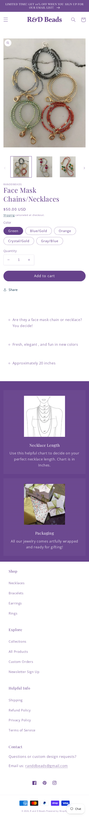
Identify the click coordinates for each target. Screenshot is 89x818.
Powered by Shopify (56, 811)
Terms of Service (22, 730)
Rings (13, 613)
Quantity (10, 251)
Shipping (9, 215)
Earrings (15, 603)
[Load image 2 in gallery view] (44, 166)
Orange (65, 231)
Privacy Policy (20, 720)
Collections (17, 641)
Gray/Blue (49, 241)
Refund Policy (20, 710)
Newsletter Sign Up (24, 672)
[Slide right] (84, 168)
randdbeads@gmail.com (46, 765)
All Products (18, 651)
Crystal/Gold (19, 241)
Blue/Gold (38, 231)
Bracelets (16, 593)
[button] (6, 20)
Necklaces (17, 583)
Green (13, 231)
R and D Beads (38, 811)
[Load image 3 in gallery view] (67, 166)
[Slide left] (5, 168)
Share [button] (13, 289)
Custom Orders (21, 661)
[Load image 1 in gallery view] (21, 166)
